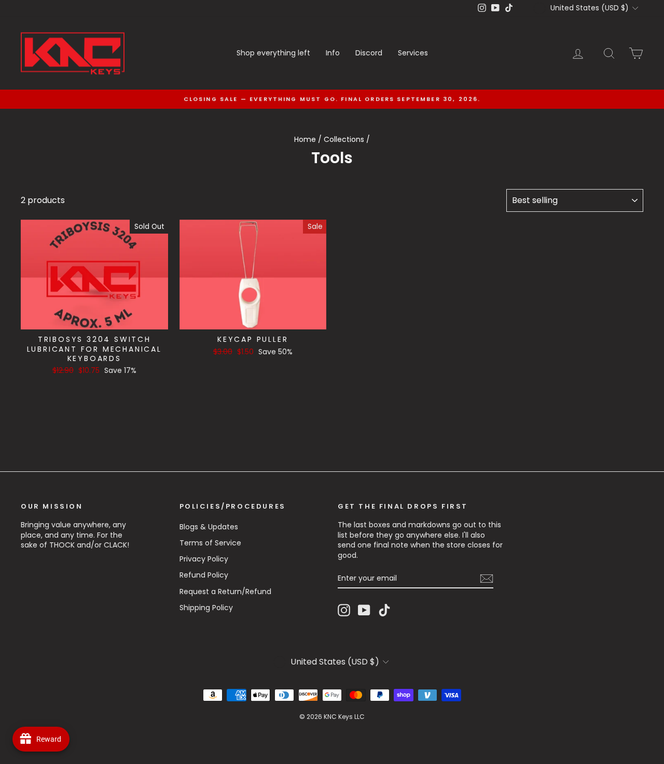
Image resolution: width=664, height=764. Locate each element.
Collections (344, 139)
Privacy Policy (203, 559)
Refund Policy (203, 575)
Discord (368, 53)
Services (413, 53)
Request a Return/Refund (225, 591)
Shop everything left (273, 53)
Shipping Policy (206, 607)
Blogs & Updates (208, 527)
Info (333, 53)
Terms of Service (210, 543)
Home (305, 139)
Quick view (94, 318)
